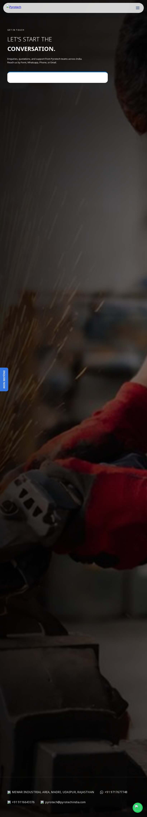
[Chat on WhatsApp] (138, 808)
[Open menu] (137, 7)
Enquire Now (4, 379)
